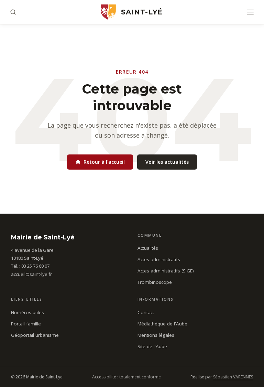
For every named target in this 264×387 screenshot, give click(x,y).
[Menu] (250, 12)
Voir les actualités (167, 162)
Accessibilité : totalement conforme (126, 377)
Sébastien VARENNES (233, 377)
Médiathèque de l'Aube (162, 324)
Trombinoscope (155, 282)
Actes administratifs (159, 259)
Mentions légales (156, 335)
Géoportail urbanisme (35, 335)
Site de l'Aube (152, 346)
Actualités (148, 248)
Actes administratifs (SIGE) (166, 271)
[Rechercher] (13, 12)
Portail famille (26, 324)
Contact (146, 312)
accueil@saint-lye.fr (31, 274)
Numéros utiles (27, 312)
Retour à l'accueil (104, 162)
